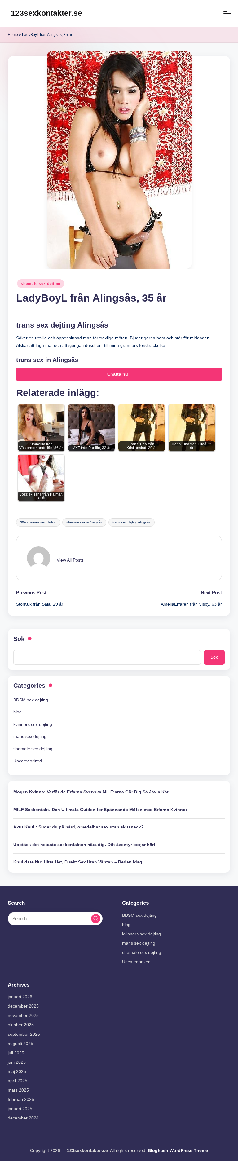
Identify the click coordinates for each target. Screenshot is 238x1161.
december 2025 (23, 1006)
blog (17, 711)
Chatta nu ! (119, 374)
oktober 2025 (21, 1024)
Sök (18, 638)
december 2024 (23, 1117)
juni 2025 (17, 1062)
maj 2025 (17, 1071)
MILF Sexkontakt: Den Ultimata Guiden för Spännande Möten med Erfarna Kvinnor (100, 809)
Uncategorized (27, 760)
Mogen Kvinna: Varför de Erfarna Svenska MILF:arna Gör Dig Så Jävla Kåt (91, 791)
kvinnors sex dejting (32, 724)
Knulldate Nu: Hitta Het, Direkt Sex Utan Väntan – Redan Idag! (78, 861)
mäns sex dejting (29, 736)
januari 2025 (20, 1108)
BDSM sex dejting (30, 699)
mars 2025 (18, 1090)
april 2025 (17, 1080)
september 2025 (24, 1034)
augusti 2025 (20, 1043)
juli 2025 (16, 1052)
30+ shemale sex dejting (38, 522)
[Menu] (226, 13)
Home (13, 35)
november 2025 (23, 1015)
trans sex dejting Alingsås (131, 522)
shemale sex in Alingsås (84, 522)
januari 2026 (20, 996)
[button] (70, 560)
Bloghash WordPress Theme (178, 1150)
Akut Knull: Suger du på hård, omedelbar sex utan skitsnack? (78, 826)
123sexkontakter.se (46, 13)
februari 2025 (21, 1099)
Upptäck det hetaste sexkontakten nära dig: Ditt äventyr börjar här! (84, 844)
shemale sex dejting (40, 283)
